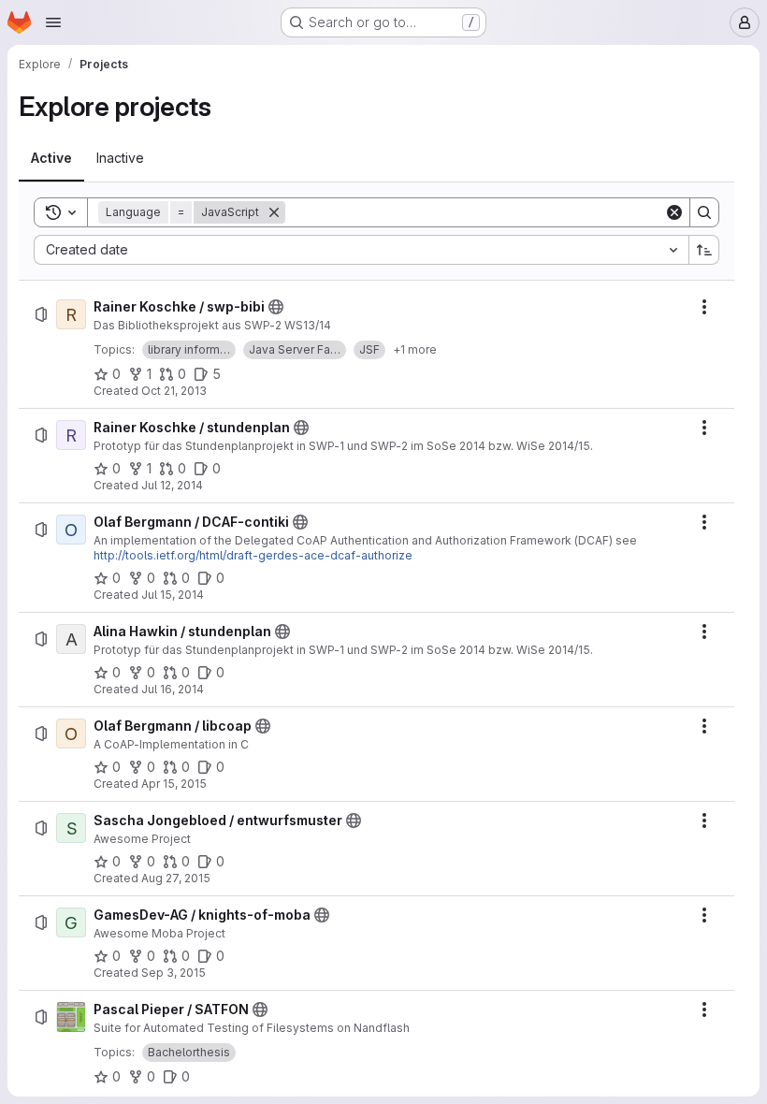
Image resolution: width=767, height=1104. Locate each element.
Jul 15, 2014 (172, 595)
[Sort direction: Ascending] (704, 250)
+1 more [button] (415, 349)
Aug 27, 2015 (175, 878)
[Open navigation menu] (53, 22)
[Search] (704, 212)
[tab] (51, 158)
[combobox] (361, 250)
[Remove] (274, 212)
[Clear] (674, 212)
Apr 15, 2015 (174, 784)
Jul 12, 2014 (172, 485)
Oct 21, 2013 (174, 391)
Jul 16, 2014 (172, 689)
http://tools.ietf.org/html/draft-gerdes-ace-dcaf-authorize (253, 555)
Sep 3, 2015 (173, 973)
